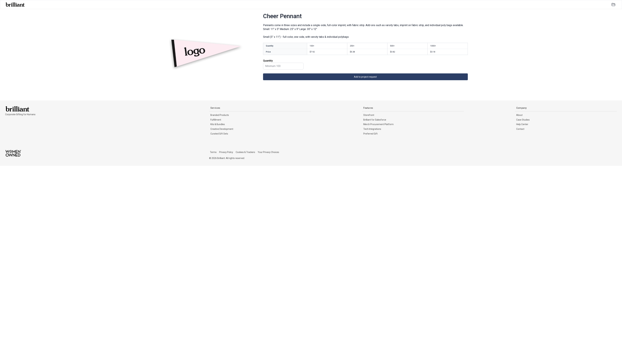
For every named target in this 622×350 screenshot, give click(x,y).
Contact (520, 129)
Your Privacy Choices (268, 152)
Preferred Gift (370, 133)
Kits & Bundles (217, 124)
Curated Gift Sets (219, 133)
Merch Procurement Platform (378, 124)
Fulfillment (215, 119)
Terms (213, 152)
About (519, 115)
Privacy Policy (226, 152)
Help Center (522, 124)
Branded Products (219, 115)
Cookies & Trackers (245, 152)
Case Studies (523, 119)
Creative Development (221, 129)
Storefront (368, 115)
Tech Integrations (372, 129)
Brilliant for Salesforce (374, 119)
